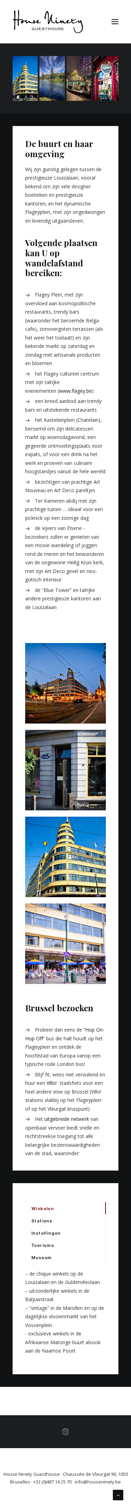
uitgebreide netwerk (66, 1119)
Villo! (52, 1083)
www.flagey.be (75, 391)
